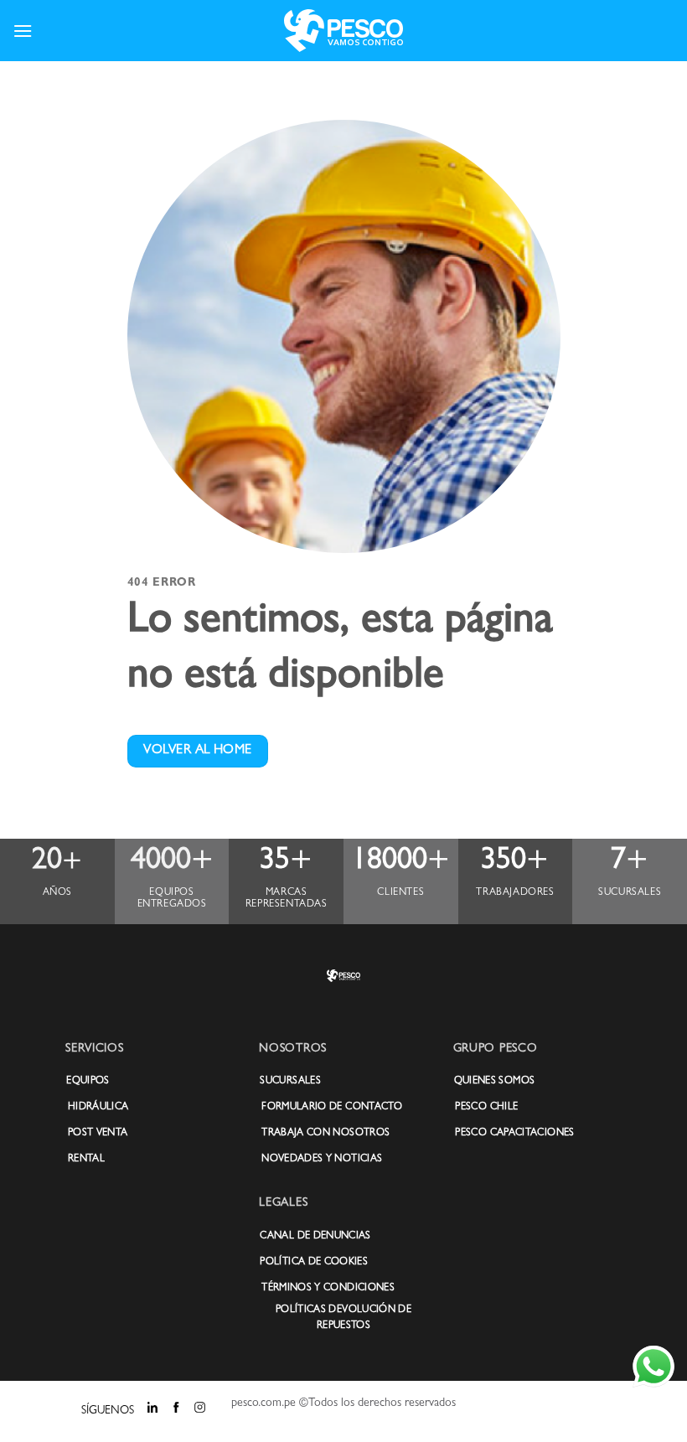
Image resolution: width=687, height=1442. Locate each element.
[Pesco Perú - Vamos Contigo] (343, 30)
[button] (23, 30)
